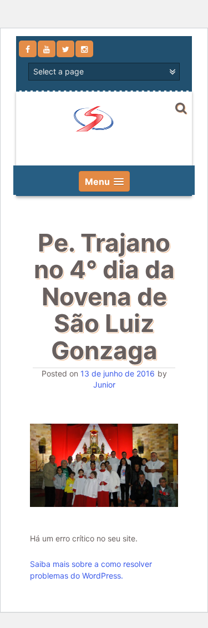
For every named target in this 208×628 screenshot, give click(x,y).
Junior (104, 384)
